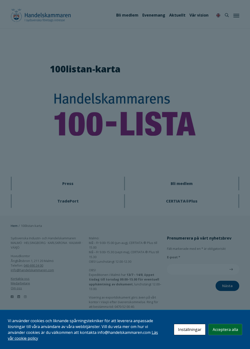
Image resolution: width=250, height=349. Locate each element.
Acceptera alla (225, 329)
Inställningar (189, 329)
